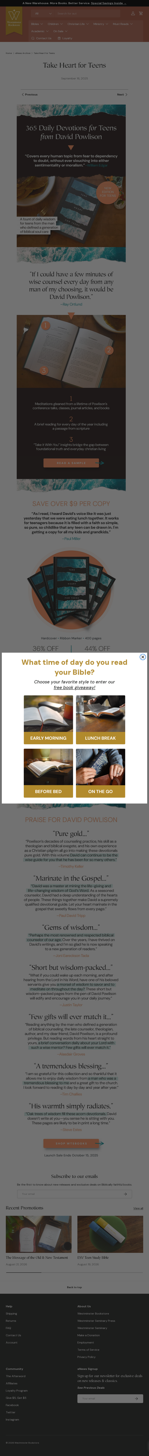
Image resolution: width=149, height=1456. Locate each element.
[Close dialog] (143, 657)
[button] (48, 720)
